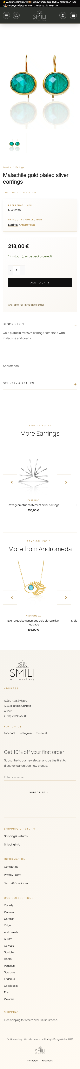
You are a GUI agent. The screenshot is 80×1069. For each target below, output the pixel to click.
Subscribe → (39, 792)
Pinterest (41, 733)
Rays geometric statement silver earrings (33, 505)
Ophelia (8, 905)
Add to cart (40, 282)
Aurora (8, 939)
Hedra (8, 959)
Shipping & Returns (16, 836)
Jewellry (7, 167)
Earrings (20, 167)
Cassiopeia (11, 985)
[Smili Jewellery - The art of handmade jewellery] (39, 15)
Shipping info (12, 844)
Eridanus (9, 979)
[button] (6, 15)
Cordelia (9, 919)
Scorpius (9, 972)
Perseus (9, 912)
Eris (6, 992)
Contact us (11, 866)
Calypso (9, 945)
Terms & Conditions (16, 883)
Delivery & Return (18, 383)
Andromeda (11, 932)
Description (13, 324)
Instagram (26, 733)
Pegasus (9, 965)
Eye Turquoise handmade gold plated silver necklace (33, 622)
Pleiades (9, 999)
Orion (7, 925)
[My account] (62, 15)
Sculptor (9, 952)
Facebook (10, 733)
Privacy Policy (12, 875)
